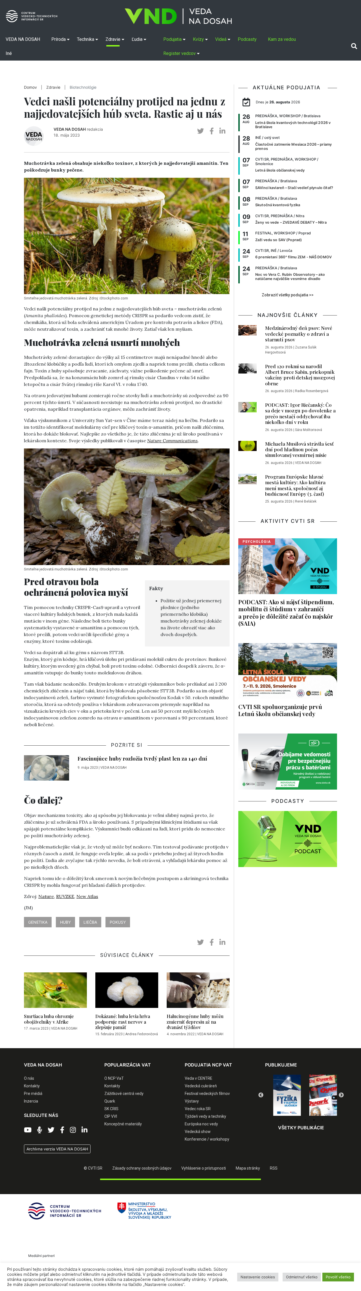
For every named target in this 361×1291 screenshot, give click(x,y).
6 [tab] (322, 1120)
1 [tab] (280, 1120)
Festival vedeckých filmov (207, 1093)
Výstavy (192, 1101)
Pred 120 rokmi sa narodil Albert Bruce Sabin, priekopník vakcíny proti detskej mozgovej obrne (300, 374)
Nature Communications (172, 440)
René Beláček (305, 501)
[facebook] (212, 131)
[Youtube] (28, 1130)
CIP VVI (110, 1116)
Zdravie (53, 87)
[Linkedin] (84, 1130)
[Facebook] (62, 1130)
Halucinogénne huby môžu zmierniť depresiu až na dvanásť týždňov (195, 1021)
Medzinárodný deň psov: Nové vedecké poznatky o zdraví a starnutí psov (298, 334)
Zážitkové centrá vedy (124, 1093)
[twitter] (200, 131)
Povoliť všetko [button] (338, 1277)
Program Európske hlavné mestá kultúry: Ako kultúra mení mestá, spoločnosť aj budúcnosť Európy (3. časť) (295, 485)
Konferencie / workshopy (207, 1139)
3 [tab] (297, 1120)
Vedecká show (198, 1131)
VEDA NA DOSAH (70, 129)
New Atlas (87, 896)
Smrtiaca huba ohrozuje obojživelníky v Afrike (49, 1019)
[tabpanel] (283, 1095)
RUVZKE (65, 896)
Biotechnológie (83, 87)
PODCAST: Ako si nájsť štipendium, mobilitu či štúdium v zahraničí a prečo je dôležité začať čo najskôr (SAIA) (286, 612)
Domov (30, 87)
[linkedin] (222, 131)
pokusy (118, 922)
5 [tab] (314, 1120)
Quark (109, 1101)
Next (341, 1095)
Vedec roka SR (198, 1108)
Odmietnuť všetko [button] (302, 1277)
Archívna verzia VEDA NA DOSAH (57, 1148)
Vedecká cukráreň (201, 1086)
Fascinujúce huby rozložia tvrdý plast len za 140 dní (142, 758)
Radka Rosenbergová (311, 391)
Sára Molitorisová (308, 430)
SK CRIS (111, 1108)
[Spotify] (39, 1130)
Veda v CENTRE (198, 1078)
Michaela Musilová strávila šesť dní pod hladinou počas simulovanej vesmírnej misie (299, 449)
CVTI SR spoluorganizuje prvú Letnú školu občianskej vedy (280, 710)
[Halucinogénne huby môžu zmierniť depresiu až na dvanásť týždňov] (198, 992)
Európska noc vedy (201, 1124)
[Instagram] (73, 1130)
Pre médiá (33, 1093)
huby (65, 922)
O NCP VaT (114, 1078)
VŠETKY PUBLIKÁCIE (301, 1127)
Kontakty (32, 1086)
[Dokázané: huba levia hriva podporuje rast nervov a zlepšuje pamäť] (126, 992)
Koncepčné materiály (123, 1124)
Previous (261, 1095)
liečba (90, 922)
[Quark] (319, 1095)
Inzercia (31, 1101)
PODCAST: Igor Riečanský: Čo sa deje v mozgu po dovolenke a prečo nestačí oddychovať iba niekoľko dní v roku (300, 413)
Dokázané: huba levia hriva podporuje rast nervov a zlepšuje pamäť (122, 1021)
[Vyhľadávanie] (354, 46)
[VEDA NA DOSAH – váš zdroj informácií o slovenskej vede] (178, 16)
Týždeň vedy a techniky (205, 1116)
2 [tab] (288, 1120)
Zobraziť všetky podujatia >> (288, 295)
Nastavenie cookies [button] (258, 1277)
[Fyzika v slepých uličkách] (283, 1095)
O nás (29, 1078)
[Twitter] (51, 1130)
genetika (37, 922)
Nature (46, 896)
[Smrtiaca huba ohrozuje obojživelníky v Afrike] (55, 992)
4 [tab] (305, 1120)
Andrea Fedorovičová (141, 1034)
